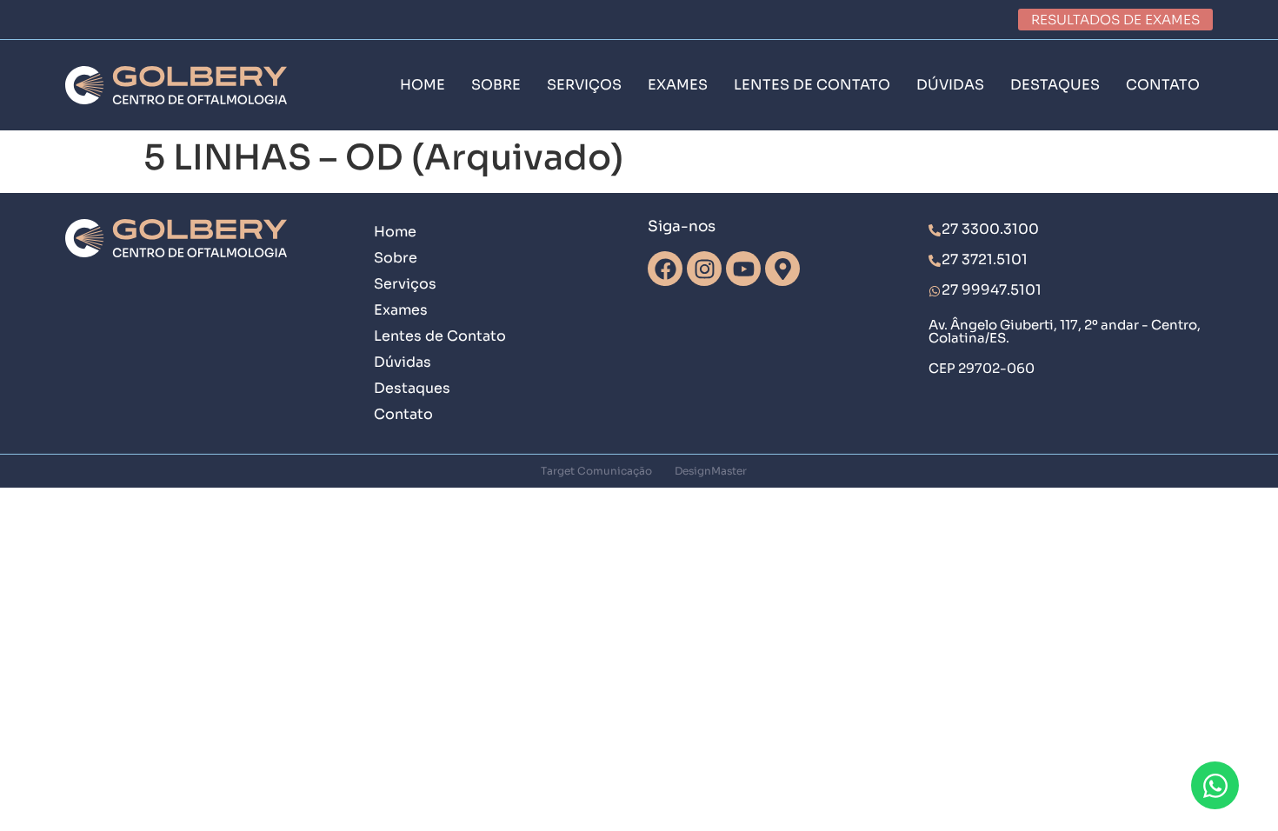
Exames (401, 310)
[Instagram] (704, 268)
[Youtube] (743, 268)
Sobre (395, 258)
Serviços (405, 284)
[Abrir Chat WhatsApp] (1215, 785)
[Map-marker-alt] (782, 268)
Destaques (412, 388)
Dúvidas (402, 362)
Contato (403, 414)
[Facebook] (665, 268)
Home (395, 232)
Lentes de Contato (440, 336)
